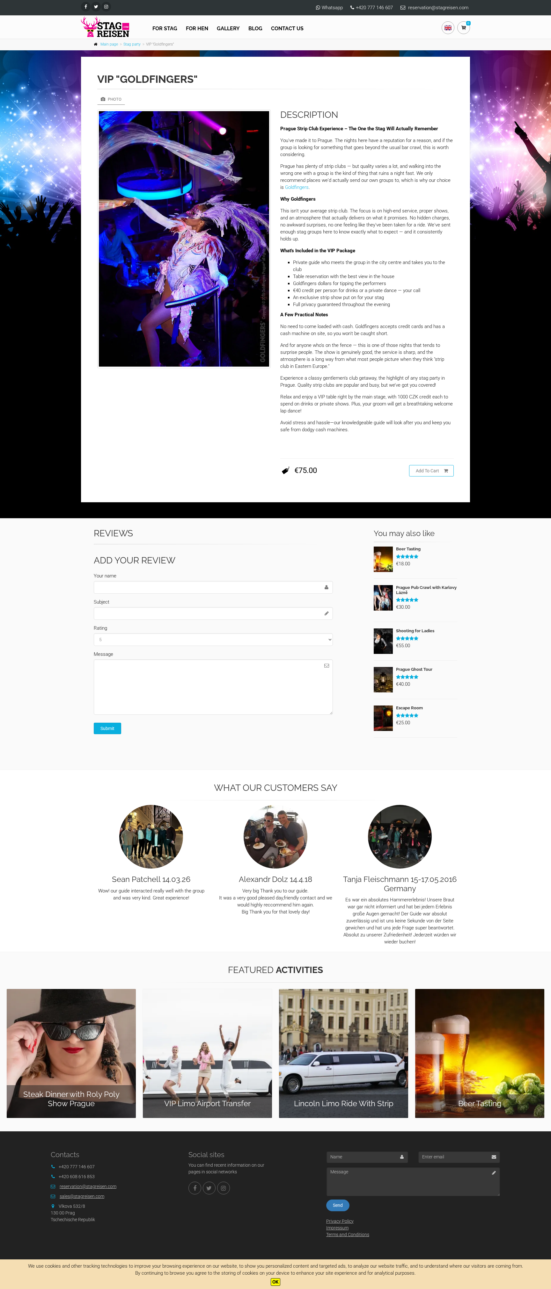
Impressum (337, 1227)
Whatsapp (332, 8)
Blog (255, 28)
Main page (109, 44)
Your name (105, 576)
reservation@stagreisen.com (438, 8)
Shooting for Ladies (415, 630)
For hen (197, 28)
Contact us (287, 28)
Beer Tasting (408, 549)
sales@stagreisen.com (82, 1196)
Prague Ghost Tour (414, 669)
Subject (101, 602)
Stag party (132, 44)
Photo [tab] (114, 99)
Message (103, 654)
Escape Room (409, 707)
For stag (164, 28)
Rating (100, 628)
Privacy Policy (340, 1221)
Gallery (228, 28)
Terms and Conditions (347, 1234)
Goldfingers (297, 187)
